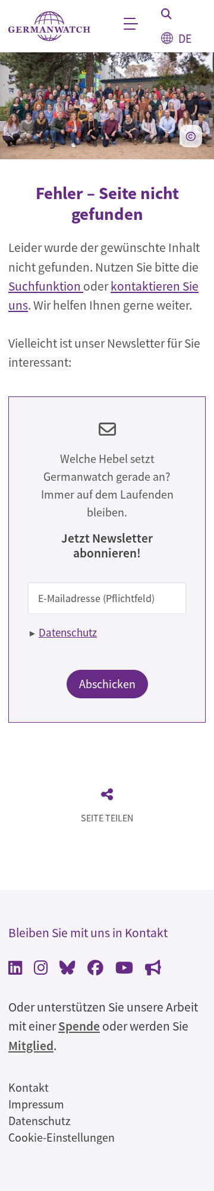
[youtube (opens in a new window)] (124, 969)
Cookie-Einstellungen (61, 1137)
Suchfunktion (45, 286)
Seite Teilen (107, 818)
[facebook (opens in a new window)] (95, 969)
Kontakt (28, 1087)
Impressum (36, 1104)
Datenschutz (39, 1120)
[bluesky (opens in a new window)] (67, 969)
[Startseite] (49, 26)
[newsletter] (153, 969)
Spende (79, 1026)
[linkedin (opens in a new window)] (15, 969)
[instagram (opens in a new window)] (41, 969)
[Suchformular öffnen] (166, 13)
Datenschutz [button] (68, 632)
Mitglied (31, 1046)
